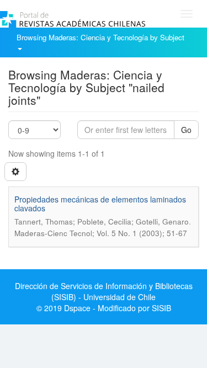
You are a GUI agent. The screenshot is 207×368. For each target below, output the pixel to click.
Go (186, 129)
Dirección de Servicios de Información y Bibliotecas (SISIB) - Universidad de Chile (104, 291)
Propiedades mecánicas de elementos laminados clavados (100, 203)
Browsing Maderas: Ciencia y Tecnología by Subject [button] (102, 37)
